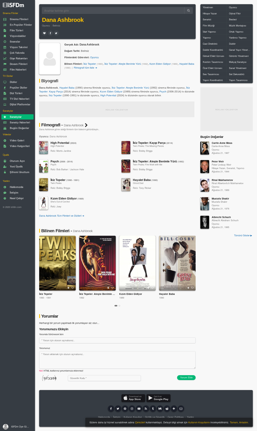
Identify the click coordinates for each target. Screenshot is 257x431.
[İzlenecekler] (68, 288)
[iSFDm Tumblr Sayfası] (153, 408)
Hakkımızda (104, 417)
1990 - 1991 (45, 297)
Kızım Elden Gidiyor (160, 63)
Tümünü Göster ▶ (243, 235)
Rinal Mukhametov (222, 180)
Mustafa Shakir (220, 198)
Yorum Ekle (186, 377)
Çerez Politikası (176, 417)
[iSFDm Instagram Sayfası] (132, 408)
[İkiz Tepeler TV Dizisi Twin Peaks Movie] (57, 263)
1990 (161, 297)
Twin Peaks (56, 183)
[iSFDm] (13, 5)
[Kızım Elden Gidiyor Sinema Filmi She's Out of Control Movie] (137, 263)
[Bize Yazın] (181, 408)
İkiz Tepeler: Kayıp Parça (153, 143)
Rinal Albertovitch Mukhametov (228, 183)
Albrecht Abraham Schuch (225, 220)
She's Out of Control (60, 201)
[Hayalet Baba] (126, 184)
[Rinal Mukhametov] (204, 185)
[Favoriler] (44, 33)
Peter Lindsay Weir (221, 164)
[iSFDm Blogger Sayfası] (146, 408)
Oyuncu (46, 25)
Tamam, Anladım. (239, 422)
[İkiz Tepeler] (43, 184)
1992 (81, 297)
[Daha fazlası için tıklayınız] (174, 408)
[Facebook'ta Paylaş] (50, 33)
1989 (121, 297)
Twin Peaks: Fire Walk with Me (147, 164)
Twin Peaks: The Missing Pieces (148, 146)
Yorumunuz (44, 348)
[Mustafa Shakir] (204, 203)
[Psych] (43, 166)
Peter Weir (218, 161)
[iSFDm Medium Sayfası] (160, 408)
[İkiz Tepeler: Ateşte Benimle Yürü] (126, 166)
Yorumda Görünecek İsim (51, 334)
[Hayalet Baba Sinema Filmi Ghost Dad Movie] (177, 263)
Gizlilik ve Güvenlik (155, 417)
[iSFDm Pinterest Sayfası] (125, 408)
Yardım (190, 417)
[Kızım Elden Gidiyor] (43, 203)
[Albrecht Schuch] (204, 222)
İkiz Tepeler (89, 63)
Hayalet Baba (186, 63)
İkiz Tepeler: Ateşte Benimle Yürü (122, 63)
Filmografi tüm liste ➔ (85, 67)
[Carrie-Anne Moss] (204, 148)
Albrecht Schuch (221, 217)
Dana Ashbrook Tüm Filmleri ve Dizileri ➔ (61, 215)
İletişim (116, 417)
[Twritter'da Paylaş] (56, 33)
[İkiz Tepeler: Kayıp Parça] (126, 147)
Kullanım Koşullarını (199, 422)
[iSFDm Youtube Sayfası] (139, 408)
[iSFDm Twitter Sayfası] (118, 408)
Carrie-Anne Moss (222, 143)
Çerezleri (140, 422)
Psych (162, 91)
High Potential (108, 95)
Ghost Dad (138, 183)
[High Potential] (43, 147)
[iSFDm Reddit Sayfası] (167, 408)
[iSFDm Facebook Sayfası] (111, 408)
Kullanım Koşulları (133, 417)
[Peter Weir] (204, 166)
